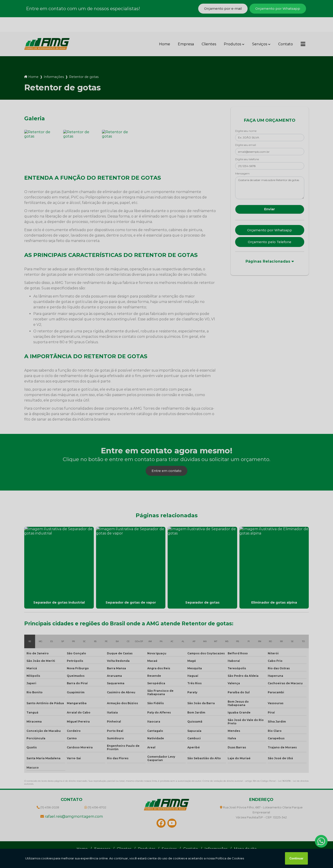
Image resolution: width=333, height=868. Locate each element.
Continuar (296, 858)
